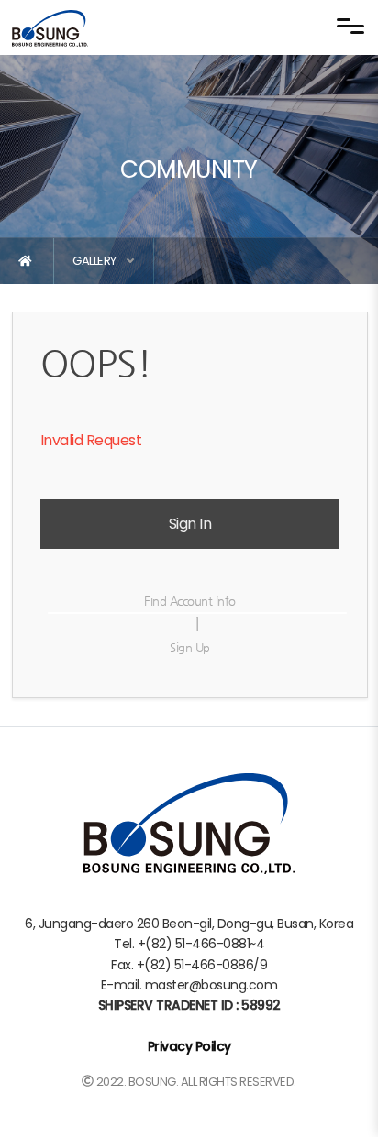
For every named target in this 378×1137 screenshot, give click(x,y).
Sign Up (190, 647)
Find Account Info (190, 600)
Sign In (190, 523)
